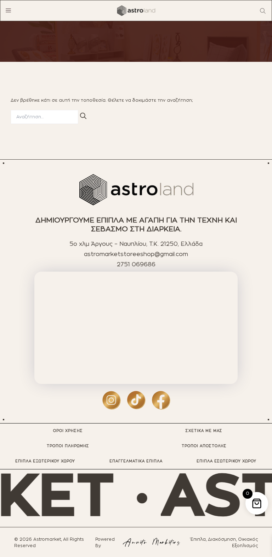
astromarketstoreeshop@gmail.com (136, 254)
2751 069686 (136, 264)
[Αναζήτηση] (83, 116)
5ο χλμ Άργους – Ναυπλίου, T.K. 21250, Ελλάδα (136, 244)
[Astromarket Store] (136, 10)
